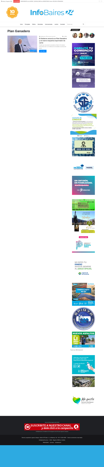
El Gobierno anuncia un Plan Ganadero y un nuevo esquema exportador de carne (53, 41)
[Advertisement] (45, 456)
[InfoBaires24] (52, 12)
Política (34, 24)
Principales (27, 24)
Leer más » (42, 51)
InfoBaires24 (43, 36)
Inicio (21, 24)
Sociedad (62, 24)
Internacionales (48, 24)
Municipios (40, 24)
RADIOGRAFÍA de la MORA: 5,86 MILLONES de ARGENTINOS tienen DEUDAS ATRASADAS (42, 1)
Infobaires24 (58, 442)
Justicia (56, 24)
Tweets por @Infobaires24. (76, 350)
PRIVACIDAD (46, 442)
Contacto (52, 442)
